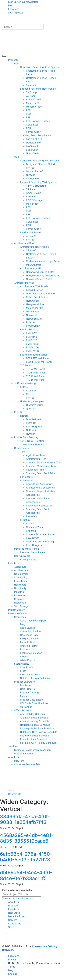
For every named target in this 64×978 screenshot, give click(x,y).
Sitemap (12, 973)
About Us (13, 757)
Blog (10, 5)
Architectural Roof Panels (34, 246)
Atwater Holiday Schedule (34, 721)
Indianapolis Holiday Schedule (37, 728)
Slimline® (31, 85)
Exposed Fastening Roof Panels (38, 88)
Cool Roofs (26, 667)
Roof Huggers (34, 545)
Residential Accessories (39, 505)
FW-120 (30, 167)
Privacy (12, 959)
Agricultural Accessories (39, 483)
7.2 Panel (31, 95)
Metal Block (32, 311)
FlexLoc (30, 394)
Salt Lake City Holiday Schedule (38, 742)
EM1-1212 (31, 333)
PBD (28, 113)
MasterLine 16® (34, 171)
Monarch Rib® (34, 106)
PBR (28, 117)
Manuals (24, 696)
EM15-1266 (32, 347)
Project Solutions (23, 753)
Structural (25, 519)
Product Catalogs (30, 692)
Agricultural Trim (35, 455)
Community (20, 577)
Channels (31, 530)
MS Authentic (33, 264)
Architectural (21, 570)
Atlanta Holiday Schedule (34, 717)
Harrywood (32, 300)
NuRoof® (31, 430)
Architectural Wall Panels (34, 286)
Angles (30, 523)
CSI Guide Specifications (34, 703)
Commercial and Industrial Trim (43, 462)
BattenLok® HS (34, 138)
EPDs (23, 670)
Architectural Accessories (40, 487)
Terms (11, 966)
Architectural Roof (24, 243)
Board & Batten (34, 289)
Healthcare (20, 584)
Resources (20, 616)
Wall (16, 156)
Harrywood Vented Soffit (40, 271)
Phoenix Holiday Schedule (34, 735)
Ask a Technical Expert (33, 620)
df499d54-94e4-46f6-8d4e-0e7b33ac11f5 (26, 875)
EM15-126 (31, 340)
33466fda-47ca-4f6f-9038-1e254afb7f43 (25, 819)
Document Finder (29, 634)
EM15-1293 (32, 351)
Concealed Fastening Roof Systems (40, 67)
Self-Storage (21, 606)
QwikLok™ (31, 408)
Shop (11, 790)
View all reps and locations (17, 898)
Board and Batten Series (33, 354)
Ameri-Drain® (33, 99)
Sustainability (21, 663)
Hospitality (20, 588)
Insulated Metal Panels (26, 548)
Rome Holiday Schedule (33, 739)
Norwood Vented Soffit (39, 279)
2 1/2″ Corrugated (36, 200)
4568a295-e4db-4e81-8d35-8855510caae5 (26, 838)
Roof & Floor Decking (26, 437)
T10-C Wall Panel (35, 376)
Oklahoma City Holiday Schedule (38, 731)
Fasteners (31, 516)
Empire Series (28, 329)
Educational (20, 581)
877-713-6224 (16, 12)
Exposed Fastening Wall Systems (38, 182)
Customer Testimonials (27, 764)
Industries (13, 563)
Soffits (24, 386)
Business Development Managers (32, 749)
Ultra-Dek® (32, 153)
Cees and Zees (34, 527)
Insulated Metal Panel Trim (41, 466)
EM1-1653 (31, 336)
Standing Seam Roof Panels (35, 135)
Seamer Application (31, 652)
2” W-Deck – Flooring (32, 444)
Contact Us (14, 793)
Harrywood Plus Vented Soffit (43, 275)
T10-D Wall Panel (35, 379)
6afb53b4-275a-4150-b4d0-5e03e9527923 (26, 857)
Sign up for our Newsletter (23, 1)
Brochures (25, 685)
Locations (13, 8)
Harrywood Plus (35, 304)
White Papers (27, 660)
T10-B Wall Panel (35, 372)
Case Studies (27, 627)
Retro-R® (31, 422)
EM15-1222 (32, 343)
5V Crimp (31, 92)
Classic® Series (34, 404)
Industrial (19, 591)
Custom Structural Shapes (41, 534)
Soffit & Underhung (25, 383)
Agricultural (20, 566)
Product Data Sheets (31, 699)
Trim (22, 451)
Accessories (27, 480)
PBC (28, 110)
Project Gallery (16, 609)
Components (21, 448)
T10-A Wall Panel (35, 368)
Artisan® (31, 236)
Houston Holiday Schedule (35, 724)
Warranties (26, 706)
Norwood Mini (34, 318)
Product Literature (24, 681)
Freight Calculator (30, 638)
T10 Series (26, 365)
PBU (28, 128)
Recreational (21, 595)
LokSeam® (32, 146)
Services (13, 746)
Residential (20, 602)
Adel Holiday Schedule (33, 713)
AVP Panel (32, 196)
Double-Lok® (33, 142)
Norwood (31, 315)
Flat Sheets (26, 476)
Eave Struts (32, 537)
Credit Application (30, 631)
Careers (12, 919)
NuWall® (30, 174)
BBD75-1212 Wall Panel (39, 361)
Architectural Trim (36, 458)
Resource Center (17, 613)
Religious (19, 598)
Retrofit (18, 412)
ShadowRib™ (33, 178)
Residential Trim (35, 469)
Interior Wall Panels (31, 232)
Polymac (31, 322)
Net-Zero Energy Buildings (35, 678)
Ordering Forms (29, 645)
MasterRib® (32, 103)
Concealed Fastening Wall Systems (39, 160)
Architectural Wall (24, 282)
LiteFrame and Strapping (40, 541)
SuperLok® (32, 149)
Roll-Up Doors (22, 555)
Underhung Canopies (32, 401)
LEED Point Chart (30, 674)
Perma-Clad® (33, 131)
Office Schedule (23, 710)
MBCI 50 (19, 760)
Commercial (21, 573)
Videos (24, 656)
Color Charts (27, 688)
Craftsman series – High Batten (43, 261)
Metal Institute (28, 642)
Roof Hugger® (34, 426)
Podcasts (25, 649)
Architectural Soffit (31, 268)
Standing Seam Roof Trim (40, 473)
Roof (16, 63)
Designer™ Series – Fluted (40, 164)
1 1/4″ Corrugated (36, 185)
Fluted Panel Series (36, 297)
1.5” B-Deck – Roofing (32, 440)
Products (13, 59)
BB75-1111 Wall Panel (37, 358)
